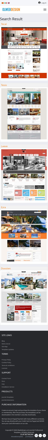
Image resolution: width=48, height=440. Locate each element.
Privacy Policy (6, 360)
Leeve (4, 146)
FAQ (3, 384)
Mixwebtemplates (17, 437)
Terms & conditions (8, 365)
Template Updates (8, 349)
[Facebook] (36, 435)
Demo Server (6, 344)
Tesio (4, 85)
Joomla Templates (8, 397)
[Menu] (45, 9)
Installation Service (8, 387)
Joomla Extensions (8, 400)
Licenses (4, 368)
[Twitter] (40, 435)
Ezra (3, 207)
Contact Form (6, 378)
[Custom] (44, 435)
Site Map (4, 347)
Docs (3, 381)
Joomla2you (29, 437)
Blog (3, 341)
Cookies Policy (6, 362)
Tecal (4, 24)
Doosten (6, 268)
